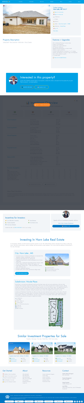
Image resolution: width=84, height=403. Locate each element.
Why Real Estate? (26, 377)
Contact (70, 1)
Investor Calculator (46, 377)
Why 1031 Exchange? (27, 378)
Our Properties (26, 380)
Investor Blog (45, 375)
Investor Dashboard (46, 378)
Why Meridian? (26, 374)
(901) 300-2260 (18, 227)
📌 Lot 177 (55, 28)
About (61, 1)
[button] (60, 57)
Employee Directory (27, 381)
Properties (20, 1)
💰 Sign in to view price (58, 12)
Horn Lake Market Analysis (21, 273)
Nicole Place (62, 26)
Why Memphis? (26, 375)
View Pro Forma (14, 359)
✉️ (74, 401)
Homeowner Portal (46, 381)
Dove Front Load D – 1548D (64, 23)
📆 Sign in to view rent (58, 14)
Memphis (51, 1)
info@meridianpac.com (67, 383)
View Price (13, 358)
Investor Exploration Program (48, 374)
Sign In (79, 1)
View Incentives (13, 361)
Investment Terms (45, 380)
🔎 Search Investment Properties (9, 377)
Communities (31, 1)
